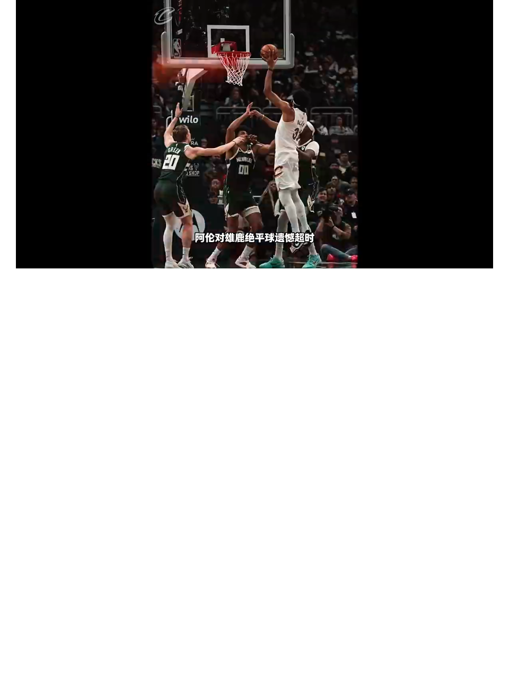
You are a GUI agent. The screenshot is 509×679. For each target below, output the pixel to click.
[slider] (254, 250)
